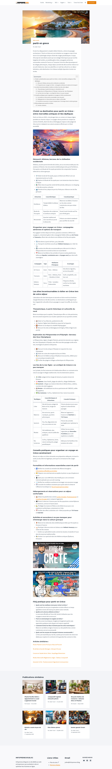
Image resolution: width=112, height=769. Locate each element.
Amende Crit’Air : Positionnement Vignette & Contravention (50, 662)
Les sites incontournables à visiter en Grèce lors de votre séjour (52, 87)
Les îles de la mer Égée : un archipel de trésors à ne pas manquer (53, 93)
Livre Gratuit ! (91, 2)
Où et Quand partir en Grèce (60, 487)
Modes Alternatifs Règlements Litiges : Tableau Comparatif (50, 658)
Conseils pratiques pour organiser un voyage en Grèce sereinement (53, 95)
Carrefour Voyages (41, 499)
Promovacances (71, 497)
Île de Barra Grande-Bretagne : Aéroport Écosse (47, 649)
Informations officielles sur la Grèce (46, 471)
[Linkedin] (90, 760)
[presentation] (32, 687)
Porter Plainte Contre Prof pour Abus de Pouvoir (47, 644)
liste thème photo (54, 727)
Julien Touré (52, 701)
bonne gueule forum (78, 727)
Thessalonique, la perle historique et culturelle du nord (51, 89)
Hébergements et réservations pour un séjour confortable (52, 99)
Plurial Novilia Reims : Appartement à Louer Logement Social (32, 698)
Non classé (36, 40)
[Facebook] (87, 760)
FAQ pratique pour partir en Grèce (44, 103)
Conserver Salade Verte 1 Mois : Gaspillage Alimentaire (49, 653)
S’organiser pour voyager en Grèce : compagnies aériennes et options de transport (57, 85)
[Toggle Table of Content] (76, 76)
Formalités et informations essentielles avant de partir (51, 97)
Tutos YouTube (78, 2)
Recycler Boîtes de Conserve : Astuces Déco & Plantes (77, 698)
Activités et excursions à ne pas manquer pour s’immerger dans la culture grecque (57, 101)
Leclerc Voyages (61, 497)
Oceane (28, 703)
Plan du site (53, 762)
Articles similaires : (42, 105)
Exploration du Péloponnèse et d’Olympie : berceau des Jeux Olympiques (55, 91)
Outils (42, 2)
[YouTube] (84, 760)
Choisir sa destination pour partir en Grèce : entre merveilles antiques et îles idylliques (55, 80)
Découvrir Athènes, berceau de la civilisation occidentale (51, 83)
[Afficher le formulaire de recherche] (85, 2)
